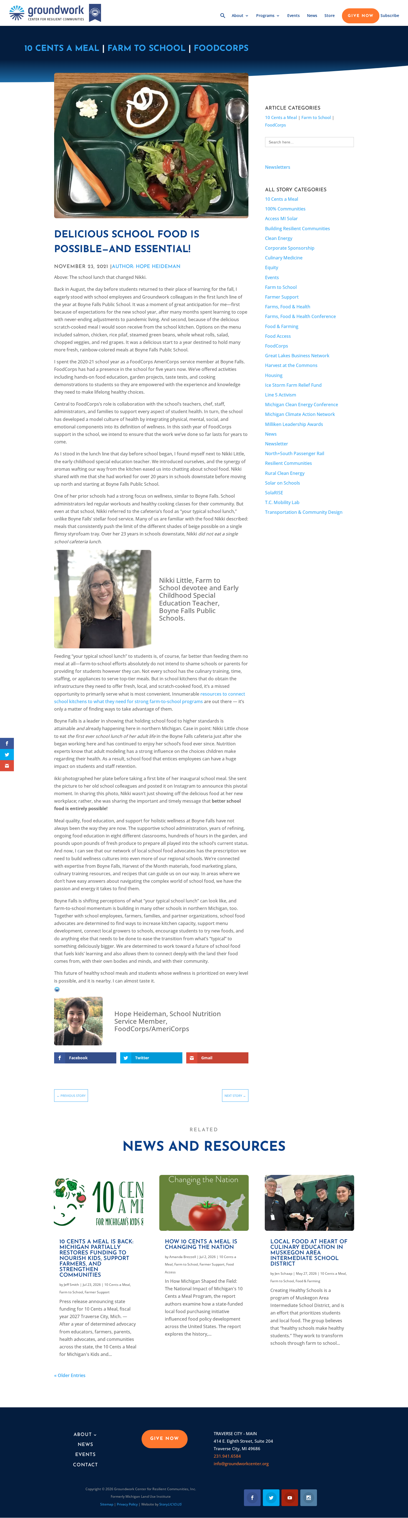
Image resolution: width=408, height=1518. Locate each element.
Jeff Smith (71, 1284)
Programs (265, 16)
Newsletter (276, 444)
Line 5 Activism (280, 395)
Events (293, 16)
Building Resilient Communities (297, 228)
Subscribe (390, 16)
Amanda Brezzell (182, 1256)
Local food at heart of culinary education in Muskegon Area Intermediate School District (308, 1253)
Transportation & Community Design (303, 512)
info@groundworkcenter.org (241, 1463)
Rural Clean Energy (284, 473)
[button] (223, 19)
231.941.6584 (227, 1456)
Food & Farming (281, 326)
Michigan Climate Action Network (300, 414)
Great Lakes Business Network (297, 356)
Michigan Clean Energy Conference (301, 404)
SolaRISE (274, 493)
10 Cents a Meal (61, 48)
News (312, 16)
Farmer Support (282, 297)
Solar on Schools (282, 483)
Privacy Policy (127, 1504)
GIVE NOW (361, 16)
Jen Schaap (283, 1273)
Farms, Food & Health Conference (300, 316)
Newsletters (277, 167)
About (237, 16)
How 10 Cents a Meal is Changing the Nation (201, 1244)
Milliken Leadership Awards (294, 424)
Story (170, 1504)
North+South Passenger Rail (294, 453)
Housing (274, 375)
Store (329, 16)
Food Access (278, 336)
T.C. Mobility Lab (282, 502)
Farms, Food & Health (287, 307)
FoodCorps (221, 48)
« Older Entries (69, 1375)
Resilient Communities (288, 463)
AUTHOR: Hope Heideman (146, 266)
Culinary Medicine (284, 258)
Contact (85, 1465)
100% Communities (285, 209)
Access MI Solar (281, 218)
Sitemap (106, 1504)
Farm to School (146, 48)
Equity (271, 267)
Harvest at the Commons (291, 365)
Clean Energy (278, 238)
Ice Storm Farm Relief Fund (293, 385)
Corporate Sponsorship (289, 248)
